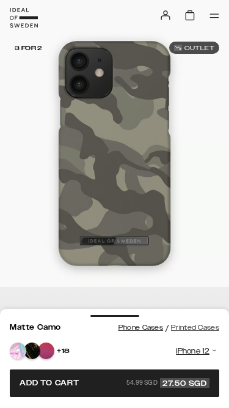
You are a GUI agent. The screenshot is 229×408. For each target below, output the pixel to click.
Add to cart (113, 383)
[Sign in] (165, 15)
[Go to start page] (24, 18)
